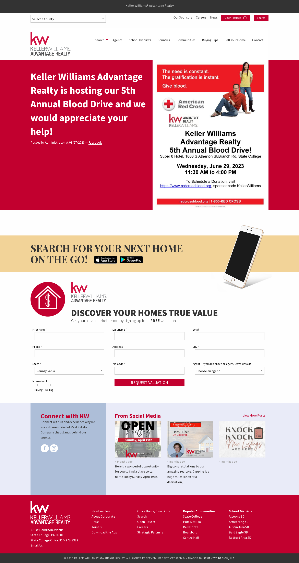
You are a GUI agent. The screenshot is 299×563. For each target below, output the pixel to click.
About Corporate (103, 516)
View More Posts (254, 415)
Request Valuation (149, 382)
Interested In (40, 381)
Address (117, 347)
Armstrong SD (239, 522)
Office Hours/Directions (153, 511)
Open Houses (233, 18)
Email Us (37, 545)
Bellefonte (190, 527)
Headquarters (101, 511)
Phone (37, 347)
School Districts (140, 40)
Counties (164, 40)
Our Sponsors (183, 17)
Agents (117, 40)
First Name (40, 329)
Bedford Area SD (240, 538)
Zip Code (118, 364)
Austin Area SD (239, 527)
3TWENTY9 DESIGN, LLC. (219, 558)
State (37, 364)
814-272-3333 (68, 540)
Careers (201, 17)
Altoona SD (236, 516)
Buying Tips (210, 40)
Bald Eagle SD (238, 532)
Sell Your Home (235, 40)
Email (197, 329)
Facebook (95, 142)
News (214, 17)
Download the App (104, 532)
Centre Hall (191, 538)
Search (261, 18)
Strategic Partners (150, 532)
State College (192, 516)
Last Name (119, 329)
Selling (49, 390)
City (196, 347)
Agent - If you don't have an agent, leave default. (222, 364)
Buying (39, 390)
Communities (186, 40)
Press (95, 522)
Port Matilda (192, 522)
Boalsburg (190, 532)
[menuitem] (100, 40)
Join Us (97, 527)
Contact (258, 40)
